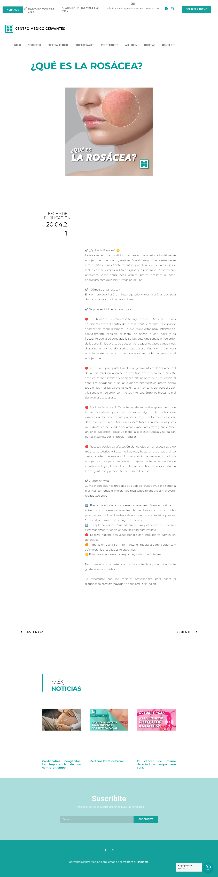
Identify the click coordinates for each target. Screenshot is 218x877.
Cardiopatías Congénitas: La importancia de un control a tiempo (61, 764)
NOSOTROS (34, 45)
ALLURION (131, 45)
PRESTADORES (109, 45)
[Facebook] (166, 8)
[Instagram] (172, 8)
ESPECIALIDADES (58, 45)
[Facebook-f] (105, 850)
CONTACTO (168, 45)
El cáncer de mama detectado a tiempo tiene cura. (156, 764)
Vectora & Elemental (136, 862)
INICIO (17, 45)
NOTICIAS (149, 45)
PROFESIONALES (84, 45)
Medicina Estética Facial (107, 761)
